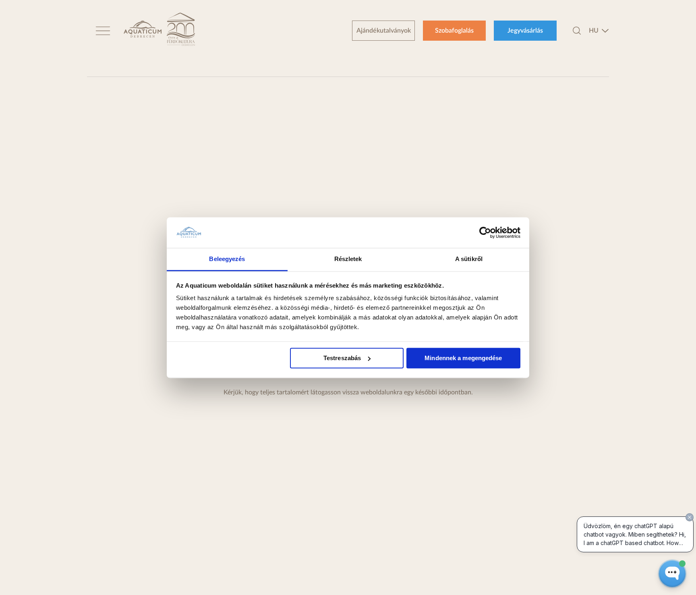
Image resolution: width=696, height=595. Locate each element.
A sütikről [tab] (469, 259)
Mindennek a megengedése (463, 358)
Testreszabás (342, 358)
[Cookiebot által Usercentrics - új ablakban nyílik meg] (485, 232)
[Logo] (142, 30)
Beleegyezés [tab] (227, 259)
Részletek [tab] (348, 259)
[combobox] (599, 31)
